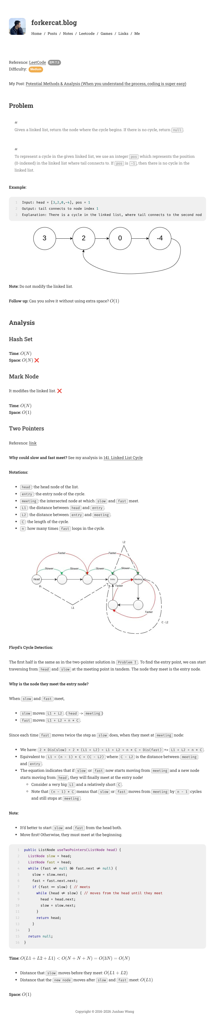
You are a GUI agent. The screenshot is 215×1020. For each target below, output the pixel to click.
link (33, 443)
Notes (68, 33)
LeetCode (37, 62)
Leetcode (87, 33)
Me (137, 33)
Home (36, 33)
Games (106, 33)
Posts (52, 33)
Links (123, 33)
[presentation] (114, 301)
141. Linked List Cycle (123, 457)
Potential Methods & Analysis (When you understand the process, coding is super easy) (106, 83)
